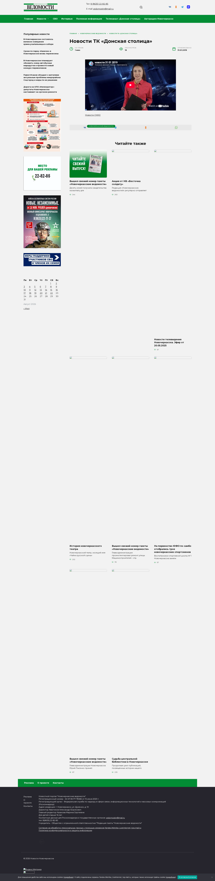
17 (25, 293)
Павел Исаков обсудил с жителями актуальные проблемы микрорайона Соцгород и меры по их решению (42, 77)
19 (35, 293)
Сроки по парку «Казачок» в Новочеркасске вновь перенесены (41, 52)
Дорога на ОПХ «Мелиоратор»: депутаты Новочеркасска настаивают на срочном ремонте (40, 89)
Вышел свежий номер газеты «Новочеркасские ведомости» (88, 182)
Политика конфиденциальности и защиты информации (65, 830)
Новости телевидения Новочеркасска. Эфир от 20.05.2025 (169, 342)
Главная (28, 19)
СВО (55, 19)
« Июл (27, 308)
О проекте (43, 783)
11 (30, 290)
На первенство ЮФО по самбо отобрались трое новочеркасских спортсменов (172, 549)
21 (46, 293)
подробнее (68, 877)
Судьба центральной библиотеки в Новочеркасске (130, 760)
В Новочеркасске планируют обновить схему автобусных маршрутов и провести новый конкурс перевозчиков (39, 64)
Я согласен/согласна (187, 877)
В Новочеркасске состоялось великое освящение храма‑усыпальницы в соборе (38, 41)
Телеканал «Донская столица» (123, 19)
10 (25, 290)
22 (51, 293)
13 (41, 290)
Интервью (67, 19)
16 (57, 290)
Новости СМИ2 (93, 115)
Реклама (29, 783)
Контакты (58, 783)
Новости (41, 19)
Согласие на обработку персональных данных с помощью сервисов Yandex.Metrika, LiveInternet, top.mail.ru (90, 828)
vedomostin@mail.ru (103, 9)
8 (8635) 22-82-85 (99, 4)
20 (41, 293)
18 (30, 293)
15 (51, 290)
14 (46, 290)
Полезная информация (89, 19)
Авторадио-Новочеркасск (158, 19)
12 (35, 290)
